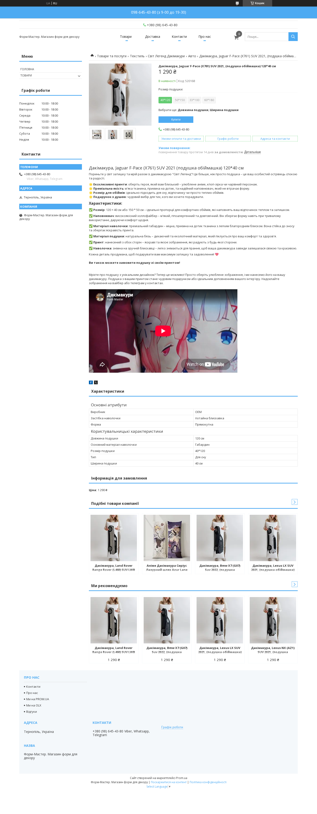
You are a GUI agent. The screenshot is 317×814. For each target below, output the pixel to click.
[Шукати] (293, 36)
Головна (27, 69)
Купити (176, 119)
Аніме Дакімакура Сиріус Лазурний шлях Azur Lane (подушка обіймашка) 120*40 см (167, 568)
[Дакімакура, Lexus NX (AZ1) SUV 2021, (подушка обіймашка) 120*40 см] (272, 620)
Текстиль (137, 56)
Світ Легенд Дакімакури (166, 56)
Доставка (152, 36)
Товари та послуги (111, 56)
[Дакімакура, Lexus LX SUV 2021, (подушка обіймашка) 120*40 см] (272, 538)
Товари (126, 36)
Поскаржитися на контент (169, 782)
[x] (96, 383)
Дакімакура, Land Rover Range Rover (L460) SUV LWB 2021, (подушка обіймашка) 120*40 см (113, 568)
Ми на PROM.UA (37, 699)
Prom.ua (181, 778)
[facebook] (91, 383)
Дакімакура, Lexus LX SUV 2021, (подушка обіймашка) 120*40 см (272, 568)
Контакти (179, 36)
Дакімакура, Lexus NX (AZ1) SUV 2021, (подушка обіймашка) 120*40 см (272, 650)
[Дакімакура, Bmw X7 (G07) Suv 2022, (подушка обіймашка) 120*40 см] (219, 538)
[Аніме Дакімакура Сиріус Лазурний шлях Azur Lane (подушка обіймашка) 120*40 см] (166, 538)
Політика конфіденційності (208, 782)
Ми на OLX (33, 705)
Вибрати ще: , (198, 110)
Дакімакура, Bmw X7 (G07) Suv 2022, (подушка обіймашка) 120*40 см (219, 568)
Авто (192, 56)
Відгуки (31, 711)
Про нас (204, 36)
